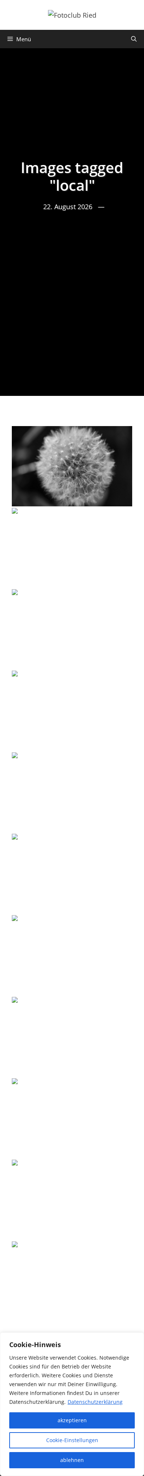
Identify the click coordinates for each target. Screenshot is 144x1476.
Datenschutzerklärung (95, 1401)
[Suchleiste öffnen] (134, 39)
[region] (72, 1404)
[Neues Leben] (72, 711)
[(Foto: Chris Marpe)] (72, 466)
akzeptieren (72, 1420)
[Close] (136, 1338)
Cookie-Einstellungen (72, 1440)
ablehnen (72, 1459)
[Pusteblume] (72, 629)
